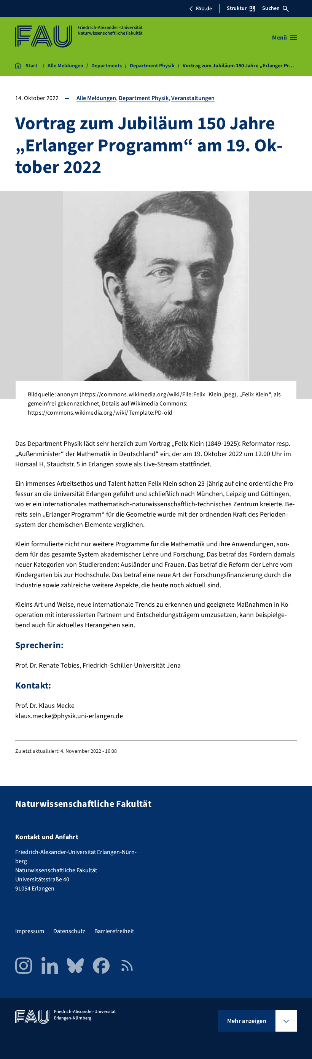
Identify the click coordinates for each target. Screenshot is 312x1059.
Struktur (237, 8)
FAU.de (204, 9)
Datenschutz (69, 931)
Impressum (29, 931)
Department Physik (144, 98)
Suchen (271, 8)
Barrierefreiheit (114, 931)
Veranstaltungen (193, 98)
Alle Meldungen (96, 98)
